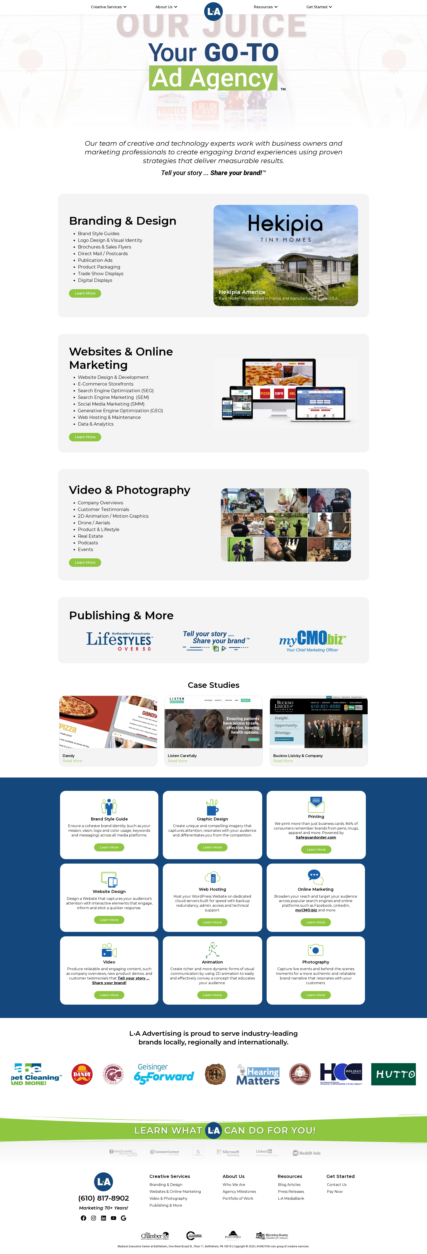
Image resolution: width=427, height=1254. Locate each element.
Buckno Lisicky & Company (298, 756)
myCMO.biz (306, 910)
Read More (72, 761)
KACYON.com (267, 1246)
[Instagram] (94, 1218)
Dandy (69, 756)
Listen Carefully (182, 756)
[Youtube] (114, 1218)
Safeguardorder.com (316, 837)
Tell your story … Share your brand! (120, 980)
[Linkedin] (104, 1218)
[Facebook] (84, 1218)
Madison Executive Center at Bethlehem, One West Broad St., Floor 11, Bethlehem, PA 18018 (175, 1246)
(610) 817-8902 (103, 1198)
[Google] (124, 1218)
